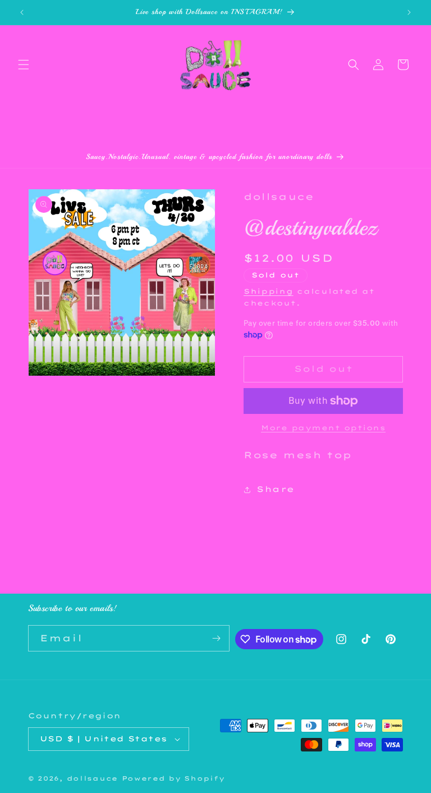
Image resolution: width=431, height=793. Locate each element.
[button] (23, 64)
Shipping (269, 291)
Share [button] (275, 489)
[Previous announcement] (22, 12)
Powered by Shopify (173, 778)
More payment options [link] (323, 427)
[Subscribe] (216, 638)
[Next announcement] (409, 12)
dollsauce (92, 778)
